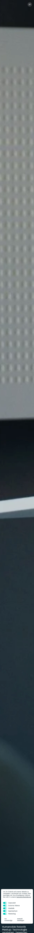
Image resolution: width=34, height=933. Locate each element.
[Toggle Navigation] (30, 4)
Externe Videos (14, 905)
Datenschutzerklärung (23, 897)
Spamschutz (12, 911)
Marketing (12, 914)
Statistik (11, 908)
